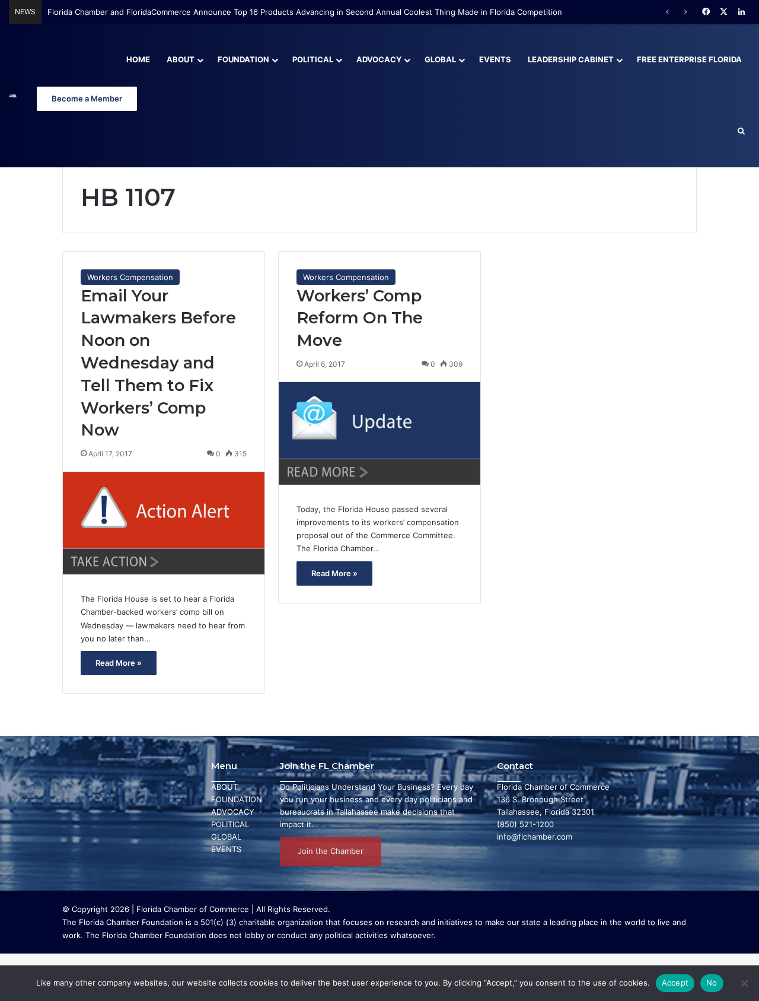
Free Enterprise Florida (689, 59)
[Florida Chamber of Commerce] (13, 96)
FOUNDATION (236, 799)
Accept (675, 982)
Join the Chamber (330, 851)
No (711, 982)
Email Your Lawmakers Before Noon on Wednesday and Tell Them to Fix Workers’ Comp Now (158, 363)
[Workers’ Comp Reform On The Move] (379, 433)
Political (312, 59)
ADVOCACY (232, 811)
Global (440, 59)
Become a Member (87, 98)
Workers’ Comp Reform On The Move (359, 318)
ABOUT (224, 787)
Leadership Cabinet (571, 59)
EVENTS (226, 849)
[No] (744, 983)
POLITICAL (230, 824)
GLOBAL (226, 836)
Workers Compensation (130, 277)
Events (495, 59)
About (180, 59)
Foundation (243, 59)
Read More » (118, 663)
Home (138, 59)
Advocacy (378, 59)
